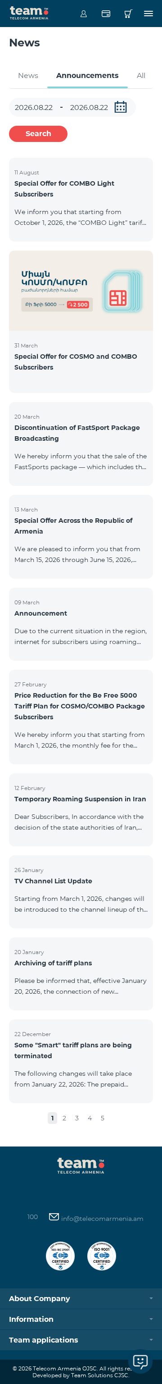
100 (32, 1217)
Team (29, 12)
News (28, 75)
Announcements (87, 75)
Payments (106, 13)
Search (38, 133)
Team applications (43, 1340)
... (120, 107)
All (141, 75)
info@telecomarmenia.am (101, 1219)
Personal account (83, 13)
